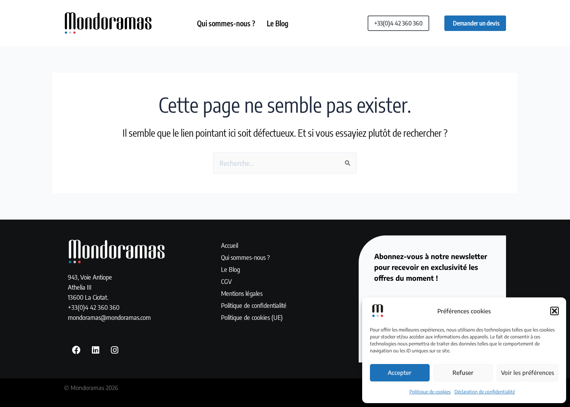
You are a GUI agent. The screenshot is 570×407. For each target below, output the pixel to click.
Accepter (399, 372)
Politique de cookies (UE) (252, 317)
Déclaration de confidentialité (484, 392)
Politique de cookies (430, 392)
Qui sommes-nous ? (226, 23)
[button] (554, 311)
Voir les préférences (527, 372)
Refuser (463, 372)
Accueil (229, 245)
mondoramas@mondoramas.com (109, 317)
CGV (226, 281)
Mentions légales (242, 293)
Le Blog (277, 23)
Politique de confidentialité (254, 305)
